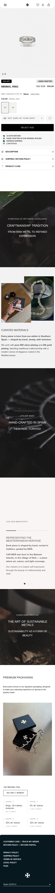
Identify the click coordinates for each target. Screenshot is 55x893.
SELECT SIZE (27, 128)
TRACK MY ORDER (30, 842)
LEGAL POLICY (10, 863)
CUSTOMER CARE (11, 842)
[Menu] (5, 5)
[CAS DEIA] (27, 4)
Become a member (15, 793)
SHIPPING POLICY (11, 856)
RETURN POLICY (10, 845)
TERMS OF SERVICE (12, 859)
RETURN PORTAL (28, 845)
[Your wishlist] (37, 5)
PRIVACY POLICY (11, 853)
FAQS (5, 866)
